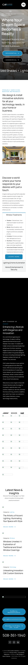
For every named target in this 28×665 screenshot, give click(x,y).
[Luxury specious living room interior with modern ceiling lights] (3, 507)
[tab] (14, 215)
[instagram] (14, 642)
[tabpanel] (14, 238)
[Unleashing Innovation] (3, 562)
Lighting (12, 512)
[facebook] (10, 642)
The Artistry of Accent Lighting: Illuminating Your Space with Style (13, 518)
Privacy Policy (13, 652)
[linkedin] (18, 642)
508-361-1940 (14, 635)
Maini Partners (6, 656)
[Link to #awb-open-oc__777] (23, 4)
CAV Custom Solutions (13, 650)
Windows (12, 538)
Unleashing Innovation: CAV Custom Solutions (13, 572)
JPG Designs (20, 654)
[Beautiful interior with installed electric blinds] (3, 533)
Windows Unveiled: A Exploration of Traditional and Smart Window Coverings (12, 545)
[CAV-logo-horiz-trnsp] (7, 4)
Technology (13, 567)
